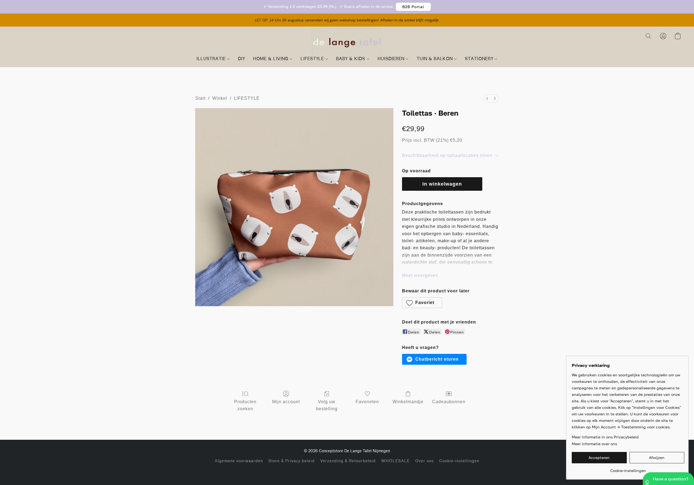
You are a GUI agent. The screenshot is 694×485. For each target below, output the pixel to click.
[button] (413, 7)
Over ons (424, 461)
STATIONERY (480, 59)
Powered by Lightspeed (347, 470)
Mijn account (286, 401)
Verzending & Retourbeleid (348, 461)
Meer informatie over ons (594, 443)
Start (200, 98)
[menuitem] (487, 98)
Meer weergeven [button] (420, 275)
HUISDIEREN (392, 59)
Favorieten (367, 401)
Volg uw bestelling (327, 405)
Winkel (219, 98)
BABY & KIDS (351, 59)
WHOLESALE (395, 461)
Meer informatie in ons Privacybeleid (605, 437)
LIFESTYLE (313, 59)
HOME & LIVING (271, 59)
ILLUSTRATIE (212, 59)
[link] (628, 468)
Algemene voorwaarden (239, 461)
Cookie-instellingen (459, 461)
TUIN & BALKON (435, 59)
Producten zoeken (245, 405)
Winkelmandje (408, 401)
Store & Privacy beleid (291, 461)
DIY (241, 59)
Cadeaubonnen (448, 401)
